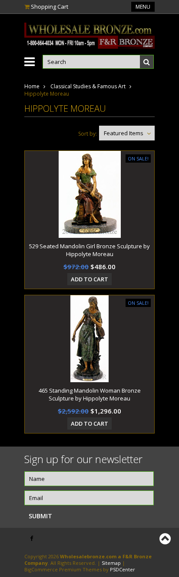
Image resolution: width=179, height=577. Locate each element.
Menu (143, 6)
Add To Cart (89, 279)
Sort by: (87, 133)
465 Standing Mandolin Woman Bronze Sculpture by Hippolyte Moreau (90, 394)
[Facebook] (31, 538)
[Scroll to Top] (165, 538)
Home (32, 86)
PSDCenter (122, 569)
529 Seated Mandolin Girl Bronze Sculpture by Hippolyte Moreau (89, 250)
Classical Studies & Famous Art (88, 86)
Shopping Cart (49, 6)
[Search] (147, 62)
